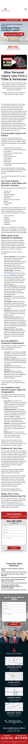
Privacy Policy (23, 741)
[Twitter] (21, 738)
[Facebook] (16, 738)
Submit (14, 548)
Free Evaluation (13, 34)
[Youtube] (24, 738)
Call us (22, 505)
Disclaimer (18, 741)
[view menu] (25, 9)
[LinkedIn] (26, 738)
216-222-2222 (13, 20)
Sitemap (14, 742)
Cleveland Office (14, 667)
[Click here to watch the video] (14, 62)
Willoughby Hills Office (14, 728)
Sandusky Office (14, 713)
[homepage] (5, 9)
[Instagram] (19, 738)
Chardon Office (14, 697)
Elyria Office (14, 682)
